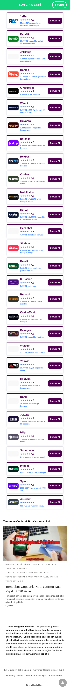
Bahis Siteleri (14, 564)
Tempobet (50, 564)
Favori (59, 4)
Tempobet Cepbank (16, 568)
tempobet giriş (14, 581)
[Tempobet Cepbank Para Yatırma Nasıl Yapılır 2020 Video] (35, 543)
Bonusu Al (55, 21)
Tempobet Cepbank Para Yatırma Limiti (27, 573)
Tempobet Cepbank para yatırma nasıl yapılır (32, 577)
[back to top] (63, 683)
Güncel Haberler (34, 564)
